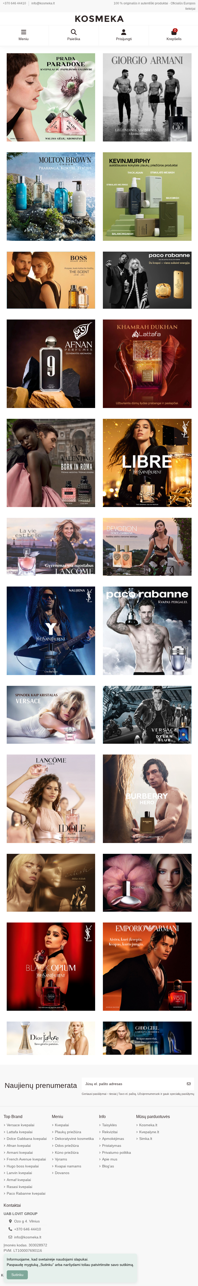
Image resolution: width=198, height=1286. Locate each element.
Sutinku (17, 1275)
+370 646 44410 (15, 3)
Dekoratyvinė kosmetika (74, 1139)
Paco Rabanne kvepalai (26, 1193)
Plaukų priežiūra (68, 1132)
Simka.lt (145, 1139)
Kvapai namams (68, 1166)
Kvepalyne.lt (149, 1132)
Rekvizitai (110, 1132)
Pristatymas (111, 1145)
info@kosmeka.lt (43, 3)
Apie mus (109, 1159)
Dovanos (62, 1173)
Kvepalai (62, 1125)
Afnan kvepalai (19, 1145)
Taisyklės (109, 1125)
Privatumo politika (116, 1152)
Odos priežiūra (67, 1145)
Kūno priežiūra (67, 1152)
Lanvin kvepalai (19, 1173)
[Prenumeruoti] (188, 1084)
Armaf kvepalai (19, 1180)
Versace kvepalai (20, 1125)
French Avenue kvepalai (26, 1159)
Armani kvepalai (20, 1152)
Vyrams (61, 1159)
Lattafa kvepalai (19, 1132)
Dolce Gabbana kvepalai (27, 1139)
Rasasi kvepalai (19, 1187)
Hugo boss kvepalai (23, 1166)
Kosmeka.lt (148, 1125)
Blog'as (108, 1166)
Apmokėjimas (113, 1139)
